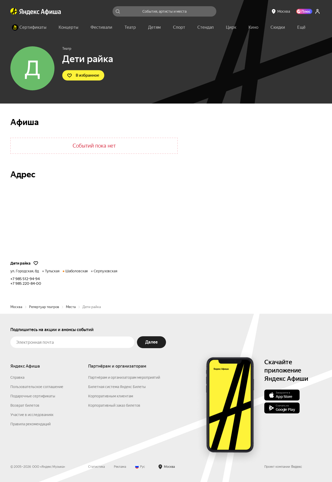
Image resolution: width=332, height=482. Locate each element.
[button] (301, 27)
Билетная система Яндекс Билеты (117, 387)
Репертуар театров (44, 307)
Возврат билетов (24, 405)
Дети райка (20, 263)
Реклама (120, 467)
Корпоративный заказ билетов (114, 405)
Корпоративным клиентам (110, 396)
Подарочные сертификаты (32, 396)
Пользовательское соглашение (36, 387)
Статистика (96, 467)
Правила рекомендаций (30, 424)
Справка (17, 377)
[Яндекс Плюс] (304, 11)
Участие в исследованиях (31, 415)
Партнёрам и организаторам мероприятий (124, 377)
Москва (16, 307)
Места (71, 307)
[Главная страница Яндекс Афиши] (13, 11)
